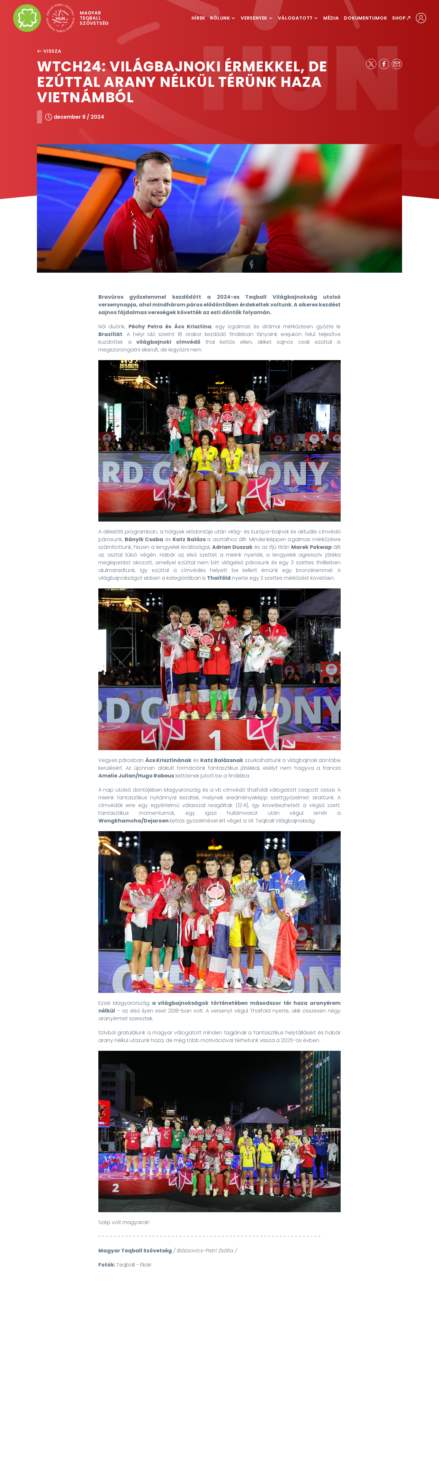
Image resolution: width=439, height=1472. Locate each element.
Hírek (198, 18)
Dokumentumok (365, 18)
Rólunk (220, 18)
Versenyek (254, 18)
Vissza (52, 51)
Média (331, 18)
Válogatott (295, 18)
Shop (399, 18)
